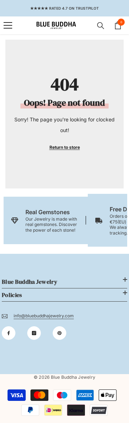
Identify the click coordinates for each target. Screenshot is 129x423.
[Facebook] (8, 333)
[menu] (8, 25)
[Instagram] (34, 333)
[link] (46, 220)
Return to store (64, 147)
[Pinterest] (59, 333)
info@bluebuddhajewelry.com (44, 315)
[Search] (100, 25)
